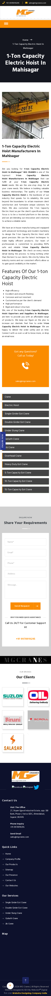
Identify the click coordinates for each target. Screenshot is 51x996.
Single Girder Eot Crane (15, 902)
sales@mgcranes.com (37, 3)
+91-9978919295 (12, 3)
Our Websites (11, 885)
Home (25, 40)
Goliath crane (11, 918)
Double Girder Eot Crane (16, 908)
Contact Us (10, 880)
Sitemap (9, 869)
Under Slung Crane (13, 913)
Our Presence (11, 875)
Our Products (11, 864)
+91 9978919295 (25, 639)
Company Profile (12, 859)
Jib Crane (9, 923)
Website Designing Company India (29, 993)
